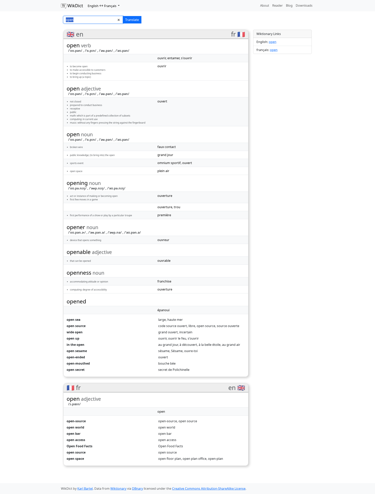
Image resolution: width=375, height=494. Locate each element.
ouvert (162, 101)
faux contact (166, 147)
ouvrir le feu (177, 338)
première (164, 215)
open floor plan (169, 458)
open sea (73, 319)
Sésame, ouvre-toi (184, 351)
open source (76, 326)
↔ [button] (102, 5)
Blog (289, 5)
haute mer (175, 319)
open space (75, 458)
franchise (164, 281)
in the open (75, 344)
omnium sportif (169, 163)
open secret (76, 370)
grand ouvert (168, 332)
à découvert (188, 344)
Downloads (304, 5)
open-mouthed (78, 363)
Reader (277, 5)
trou (177, 207)
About (264, 5)
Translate (132, 20)
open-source (76, 421)
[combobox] (93, 19)
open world (75, 427)
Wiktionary (118, 488)
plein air (163, 171)
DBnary (137, 488)
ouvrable (164, 260)
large (162, 319)
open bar (73, 433)
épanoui (163, 310)
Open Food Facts (79, 446)
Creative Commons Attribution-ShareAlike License (209, 488)
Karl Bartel (85, 488)
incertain (185, 332)
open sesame (77, 351)
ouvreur (163, 240)
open (161, 411)
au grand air (231, 344)
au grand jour (168, 344)
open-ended (76, 357)
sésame (164, 351)
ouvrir (161, 58)
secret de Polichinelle (173, 370)
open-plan (215, 458)
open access (76, 440)
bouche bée (167, 363)
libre (191, 326)
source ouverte (228, 326)
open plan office (194, 458)
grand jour (165, 155)
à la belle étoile (210, 344)
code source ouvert (172, 326)
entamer (173, 58)
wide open (75, 332)
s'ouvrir (186, 58)
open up (73, 338)
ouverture (164, 196)
